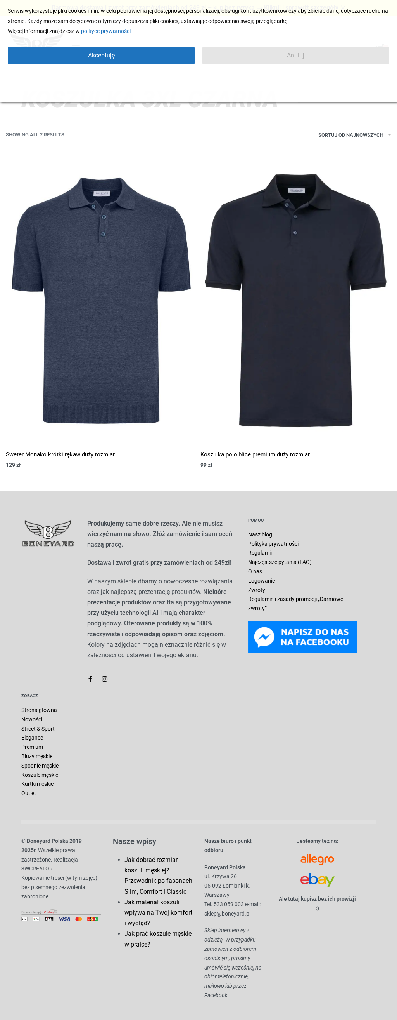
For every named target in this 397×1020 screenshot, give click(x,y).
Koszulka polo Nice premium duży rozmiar (255, 454)
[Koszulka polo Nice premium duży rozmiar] (295, 300)
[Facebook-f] (90, 679)
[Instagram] (105, 679)
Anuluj (295, 55)
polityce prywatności (106, 31)
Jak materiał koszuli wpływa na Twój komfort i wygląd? (158, 912)
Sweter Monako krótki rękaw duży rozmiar (60, 454)
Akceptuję (101, 55)
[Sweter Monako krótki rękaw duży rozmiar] (101, 300)
